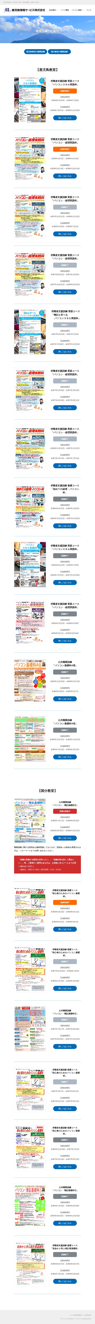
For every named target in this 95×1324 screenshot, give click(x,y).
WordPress (71, 1318)
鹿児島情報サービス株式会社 (82, 1315)
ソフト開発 (64, 10)
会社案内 (52, 10)
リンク (88, 10)
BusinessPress (87, 1318)
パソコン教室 (77, 10)
